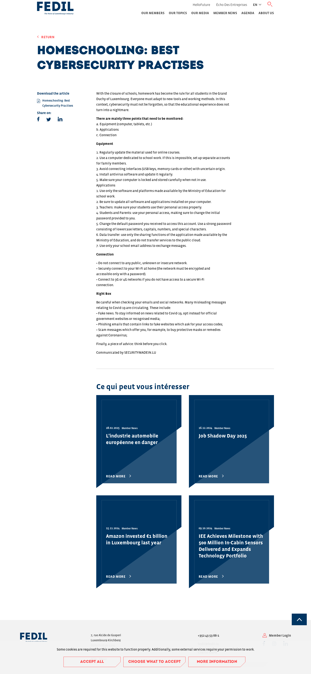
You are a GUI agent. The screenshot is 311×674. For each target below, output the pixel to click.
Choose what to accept (154, 662)
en (255, 5)
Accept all (92, 662)
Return (48, 37)
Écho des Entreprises (231, 5)
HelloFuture (201, 5)
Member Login (280, 635)
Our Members (153, 13)
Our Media (200, 13)
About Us (266, 13)
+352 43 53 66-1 (208, 635)
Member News (225, 13)
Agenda (247, 13)
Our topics (178, 13)
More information (217, 662)
